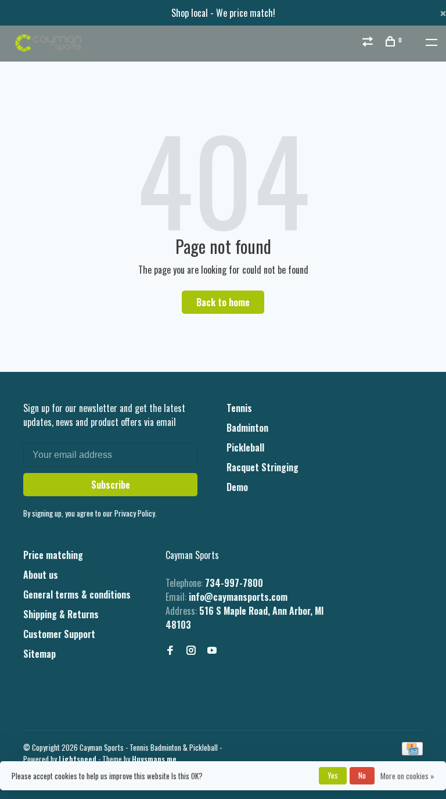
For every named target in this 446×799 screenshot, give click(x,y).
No (362, 775)
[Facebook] (170, 650)
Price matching (53, 555)
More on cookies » (407, 776)
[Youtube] (212, 650)
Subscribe (110, 485)
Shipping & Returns (61, 614)
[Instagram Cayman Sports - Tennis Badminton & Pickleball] (191, 650)
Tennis (239, 408)
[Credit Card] (412, 751)
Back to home (223, 302)
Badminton (247, 428)
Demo (237, 487)
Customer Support (59, 634)
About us (40, 575)
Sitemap (39, 654)
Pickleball (245, 447)
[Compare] (369, 42)
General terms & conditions (77, 594)
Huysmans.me (154, 759)
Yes (333, 775)
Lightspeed (77, 759)
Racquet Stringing (262, 467)
